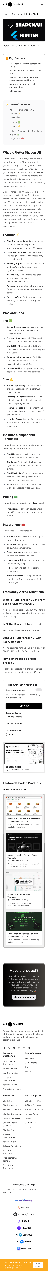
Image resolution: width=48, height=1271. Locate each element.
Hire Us (28, 1127)
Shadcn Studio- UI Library (18, 770)
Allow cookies (38, 1265)
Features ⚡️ (14, 113)
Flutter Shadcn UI (34, 14)
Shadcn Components (12, 1114)
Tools (27, 1067)
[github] (29, 1048)
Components (17, 14)
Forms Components (12, 1089)
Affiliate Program (33, 1105)
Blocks (28, 1071)
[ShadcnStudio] (24, 1214)
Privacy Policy (31, 1114)
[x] (9, 1048)
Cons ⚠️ (17, 126)
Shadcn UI (19, 723)
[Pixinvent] (24, 1208)
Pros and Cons (16, 117)
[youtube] (24, 1048)
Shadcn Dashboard (12, 1109)
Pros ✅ (16, 122)
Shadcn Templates (11, 1118)
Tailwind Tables (10, 1084)
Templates (30, 1058)
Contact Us (30, 1123)
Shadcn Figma (9, 1130)
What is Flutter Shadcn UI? (21, 110)
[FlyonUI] (24, 1228)
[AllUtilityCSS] (24, 1235)
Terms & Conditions (34, 1109)
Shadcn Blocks (10, 1105)
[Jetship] (24, 1221)
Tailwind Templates (12, 1146)
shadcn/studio (13, 766)
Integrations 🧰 (16, 138)
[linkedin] (14, 1048)
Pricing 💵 (14, 135)
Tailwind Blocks (10, 1142)
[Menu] (41, 4)
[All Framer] (24, 1242)
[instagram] (19, 1048)
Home (5, 14)
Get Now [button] (24, 706)
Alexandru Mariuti (16, 690)
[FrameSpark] (24, 1249)
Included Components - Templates (25, 131)
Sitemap (29, 1118)
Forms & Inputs (15, 716)
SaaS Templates (10, 1073)
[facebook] (4, 1048)
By (8, 821)
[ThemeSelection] (24, 1201)
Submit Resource (26, 997)
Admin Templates (11, 1068)
